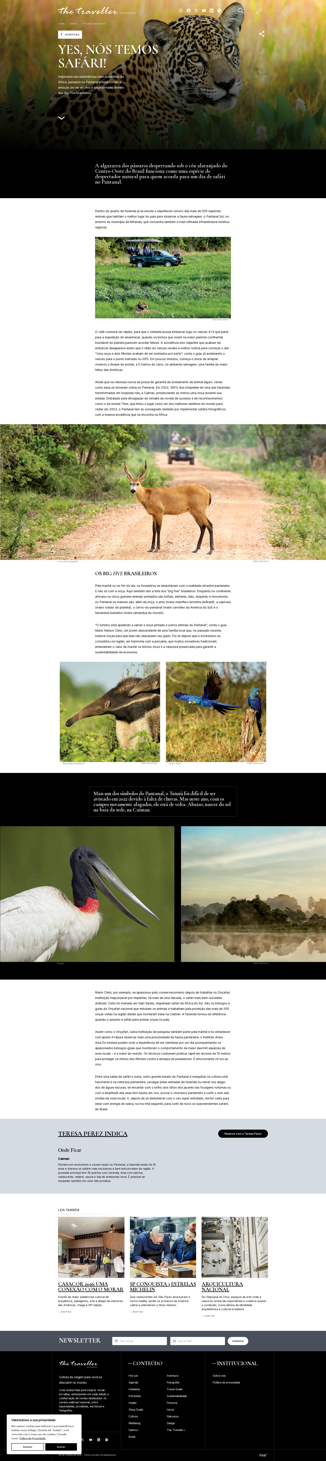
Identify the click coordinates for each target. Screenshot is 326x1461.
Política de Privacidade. (33, 1438)
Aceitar (61, 1446)
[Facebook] (188, 12)
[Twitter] (196, 12)
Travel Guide (174, 1389)
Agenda (133, 1382)
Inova (170, 1409)
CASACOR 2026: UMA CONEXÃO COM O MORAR (91, 1287)
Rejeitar (27, 1446)
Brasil (74, 24)
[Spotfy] (219, 12)
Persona (172, 1402)
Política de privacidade (226, 1382)
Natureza (172, 1416)
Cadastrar (238, 1341)
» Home (61, 24)
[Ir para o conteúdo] (61, 118)
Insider (133, 1402)
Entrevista (135, 1396)
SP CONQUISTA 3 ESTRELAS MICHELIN (163, 1287)
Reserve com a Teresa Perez (243, 1133)
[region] (44, 1434)
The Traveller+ (176, 1430)
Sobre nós (219, 1375)
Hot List (133, 1375)
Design (171, 1423)
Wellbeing (134, 1423)
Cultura (133, 1416)
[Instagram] (180, 12)
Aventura (66, 1312)
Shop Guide (136, 1409)
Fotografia (173, 1382)
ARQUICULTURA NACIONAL (222, 1287)
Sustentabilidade (177, 1396)
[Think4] (263, 1455)
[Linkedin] (211, 12)
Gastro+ (134, 1430)
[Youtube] (204, 12)
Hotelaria (134, 1389)
